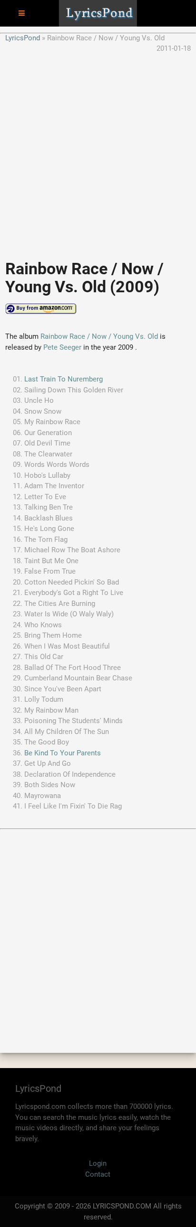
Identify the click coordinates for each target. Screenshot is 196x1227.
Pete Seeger (62, 347)
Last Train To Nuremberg (63, 379)
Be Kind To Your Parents (62, 753)
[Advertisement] (98, 152)
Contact (97, 1174)
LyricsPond (22, 38)
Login (98, 1163)
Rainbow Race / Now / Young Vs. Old (100, 336)
